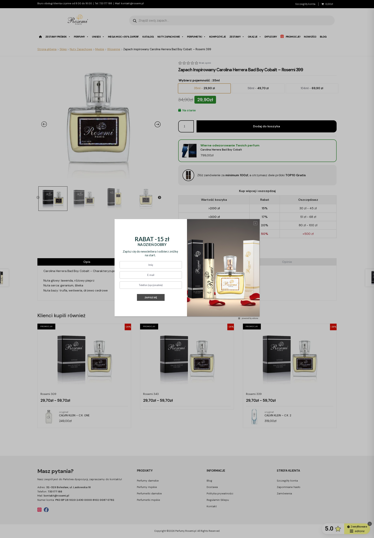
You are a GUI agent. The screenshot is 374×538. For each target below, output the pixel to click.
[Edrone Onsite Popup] (187, 269)
